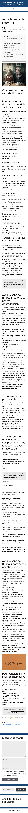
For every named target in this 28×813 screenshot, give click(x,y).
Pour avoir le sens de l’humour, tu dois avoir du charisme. (14, 41)
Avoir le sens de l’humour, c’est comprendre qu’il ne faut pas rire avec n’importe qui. (14, 50)
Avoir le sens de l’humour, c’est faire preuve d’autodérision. (13, 44)
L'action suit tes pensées (14, 2)
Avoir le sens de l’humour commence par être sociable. (13, 55)
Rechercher (21, 789)
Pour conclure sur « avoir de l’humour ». (11, 59)
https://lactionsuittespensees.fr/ (11, 724)
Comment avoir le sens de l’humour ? (13, 38)
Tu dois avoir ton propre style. (11, 47)
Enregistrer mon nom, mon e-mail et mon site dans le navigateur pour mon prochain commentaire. (15, 773)
